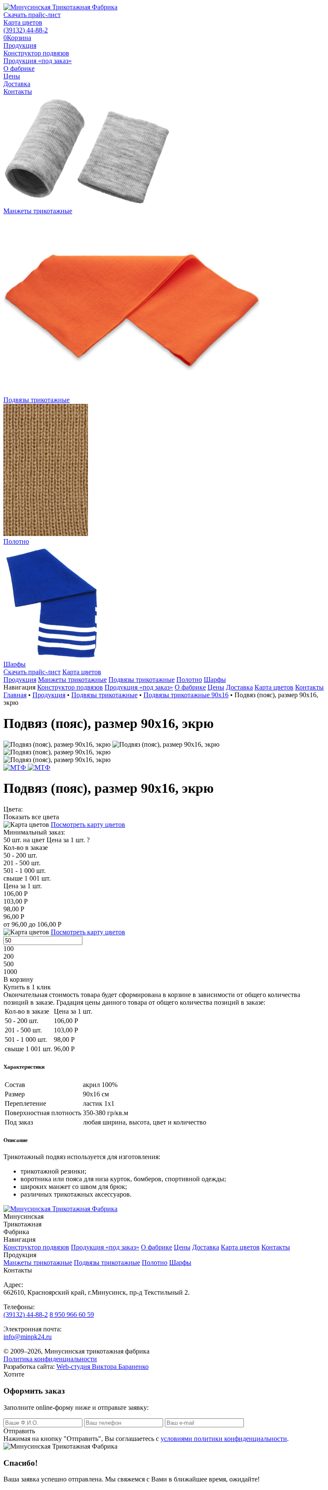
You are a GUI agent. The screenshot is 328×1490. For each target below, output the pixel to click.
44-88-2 (25, 30)
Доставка (16, 83)
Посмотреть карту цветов (88, 824)
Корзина (17, 37)
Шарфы (215, 679)
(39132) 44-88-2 (25, 1314)
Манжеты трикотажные (72, 679)
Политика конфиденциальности (50, 1358)
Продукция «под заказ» (37, 60)
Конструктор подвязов (36, 53)
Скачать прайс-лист (32, 14)
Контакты (17, 91)
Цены (11, 76)
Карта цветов (22, 22)
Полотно (189, 679)
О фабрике (19, 68)
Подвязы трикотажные (141, 679)
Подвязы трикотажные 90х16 (186, 695)
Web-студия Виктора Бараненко (102, 1366)
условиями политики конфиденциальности (224, 1438)
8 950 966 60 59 (72, 1314)
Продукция (19, 45)
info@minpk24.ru (27, 1336)
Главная (14, 695)
